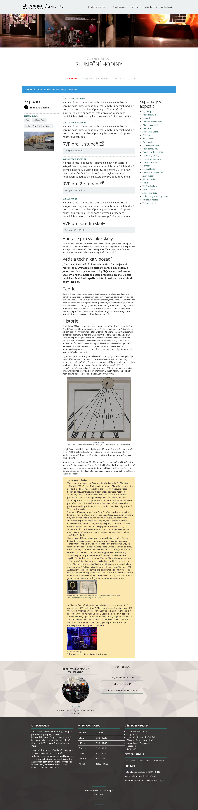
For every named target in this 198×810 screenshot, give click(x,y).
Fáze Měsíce (148, 142)
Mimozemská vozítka (152, 121)
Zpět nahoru (99, 804)
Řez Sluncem (148, 138)
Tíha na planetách (151, 125)
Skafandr (146, 118)
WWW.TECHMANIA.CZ (137, 731)
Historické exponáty (152, 159)
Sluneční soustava (151, 145)
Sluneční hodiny (149, 169)
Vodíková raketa (150, 186)
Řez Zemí (147, 128)
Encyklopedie (119, 7)
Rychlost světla (150, 179)
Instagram (131, 748)
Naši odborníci (150, 7)
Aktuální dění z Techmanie (138, 743)
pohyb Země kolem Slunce (39, 126)
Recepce (76, 706)
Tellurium (147, 135)
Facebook (131, 745)
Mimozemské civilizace (153, 172)
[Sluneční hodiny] (39, 141)
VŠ (135, 78)
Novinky (135, 7)
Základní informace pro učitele (140, 740)
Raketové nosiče (150, 199)
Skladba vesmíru (150, 162)
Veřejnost (87, 78)
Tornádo (146, 165)
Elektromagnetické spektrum (156, 196)
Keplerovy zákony (151, 155)
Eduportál (55, 6)
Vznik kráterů (149, 189)
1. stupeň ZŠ (102, 78)
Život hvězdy (148, 175)
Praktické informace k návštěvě (122, 690)
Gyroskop (147, 111)
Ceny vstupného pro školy (122, 677)
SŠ (129, 78)
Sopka (145, 182)
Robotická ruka (149, 114)
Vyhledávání (166, 7)
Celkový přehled (70, 78)
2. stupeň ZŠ (118, 78)
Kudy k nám (132, 734)
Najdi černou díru (150, 148)
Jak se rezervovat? (122, 684)
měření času (39, 120)
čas (27, 120)
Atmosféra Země (150, 131)
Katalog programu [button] (96, 7)
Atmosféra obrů (150, 192)
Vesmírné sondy (150, 203)
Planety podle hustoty (153, 152)
